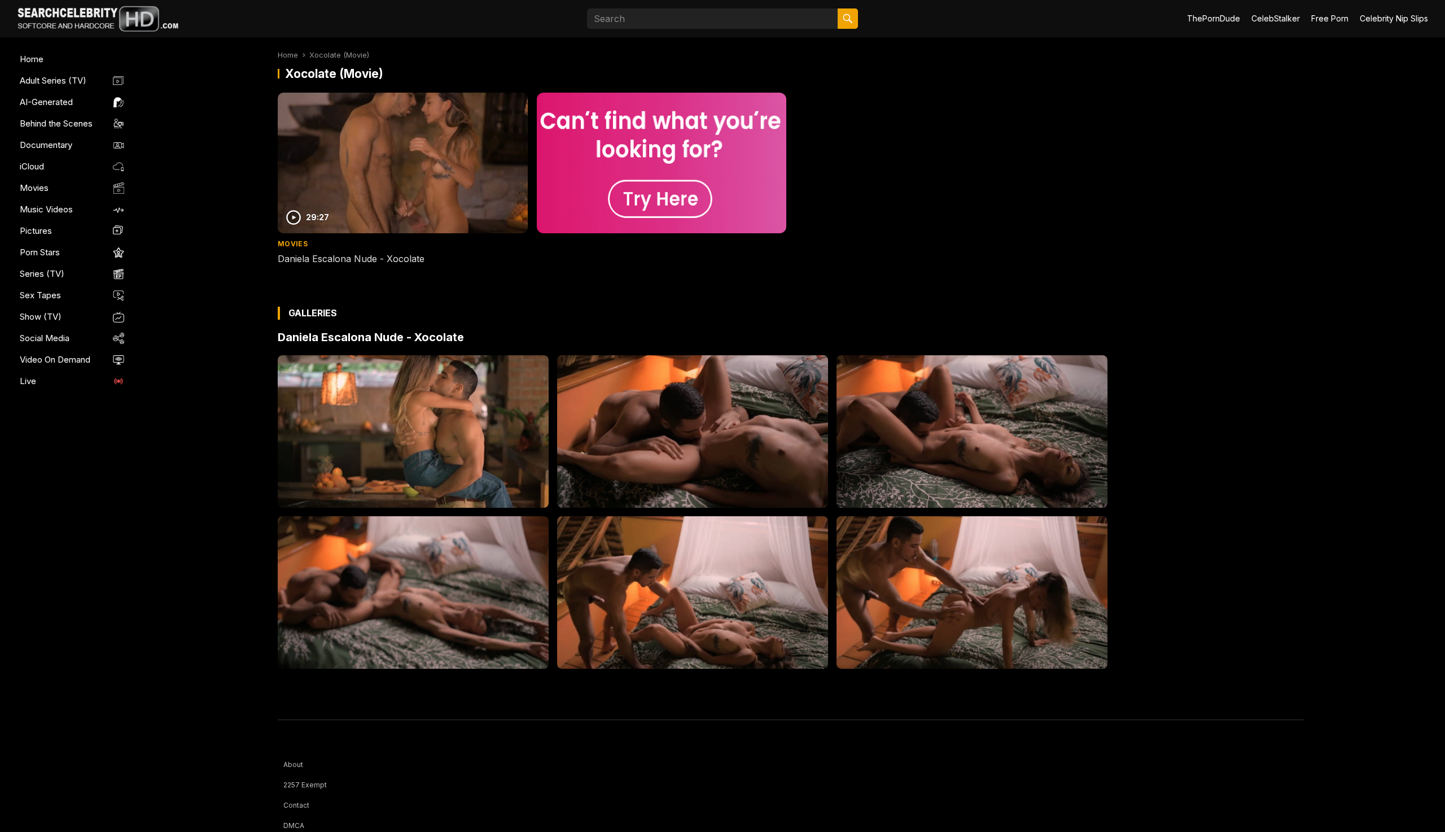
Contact (296, 805)
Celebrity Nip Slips (1394, 18)
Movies (34, 187)
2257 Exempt (305, 785)
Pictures (36, 230)
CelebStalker (1275, 18)
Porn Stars (40, 252)
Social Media (44, 338)
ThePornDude (1213, 18)
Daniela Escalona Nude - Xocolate (351, 258)
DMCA (293, 825)
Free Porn (1329, 18)
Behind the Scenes (56, 123)
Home (31, 59)
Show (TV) (41, 316)
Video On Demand (55, 359)
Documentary (46, 145)
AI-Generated (46, 102)
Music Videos (46, 209)
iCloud (32, 166)
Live (28, 381)
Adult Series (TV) (53, 80)
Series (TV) (42, 273)
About (293, 764)
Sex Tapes (40, 295)
